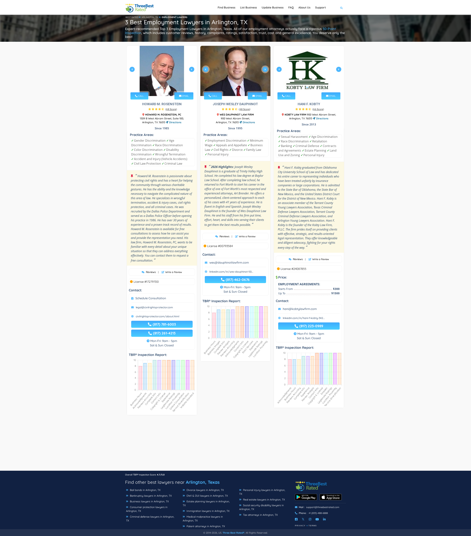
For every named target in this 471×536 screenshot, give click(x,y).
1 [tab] (158, 87)
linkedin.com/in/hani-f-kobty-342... (304, 318)
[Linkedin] (324, 519)
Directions (174, 122)
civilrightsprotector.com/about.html (157, 316)
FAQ (291, 7)
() (171, 109)
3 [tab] (164, 87)
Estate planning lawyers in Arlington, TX (206, 503)
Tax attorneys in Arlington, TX (260, 515)
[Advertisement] (235, 445)
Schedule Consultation (150, 298)
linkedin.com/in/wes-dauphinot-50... (231, 271)
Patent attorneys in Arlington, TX (205, 526)
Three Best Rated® (233, 532)
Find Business (226, 7)
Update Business (273, 7)
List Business (248, 7)
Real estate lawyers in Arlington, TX (263, 499)
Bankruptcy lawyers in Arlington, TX (150, 495)
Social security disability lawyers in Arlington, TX (261, 507)
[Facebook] (296, 519)
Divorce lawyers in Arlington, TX (205, 490)
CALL (140, 95)
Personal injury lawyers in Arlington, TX (262, 492)
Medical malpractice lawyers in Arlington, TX (203, 518)
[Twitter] (303, 519)
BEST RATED (131, 17)
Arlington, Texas (203, 482)
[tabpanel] (162, 71)
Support (320, 7)
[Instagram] (310, 519)
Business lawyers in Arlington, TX (149, 501)
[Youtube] (317, 519)
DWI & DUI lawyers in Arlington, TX (207, 495)
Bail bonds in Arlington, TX (144, 490)
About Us (304, 7)
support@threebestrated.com (322, 507)
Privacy (300, 526)
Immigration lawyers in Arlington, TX (207, 511)
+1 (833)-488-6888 (318, 513)
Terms (313, 526)
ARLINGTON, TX (150, 17)
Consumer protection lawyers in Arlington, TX (146, 509)
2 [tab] (161, 87)
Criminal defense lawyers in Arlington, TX (150, 518)
